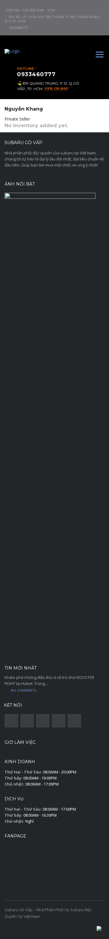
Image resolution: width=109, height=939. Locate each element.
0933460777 (19, 27)
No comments (23, 690)
